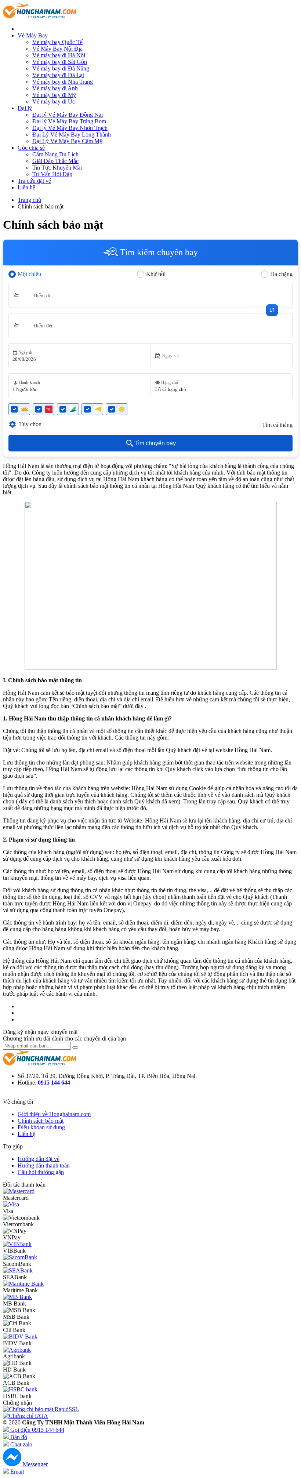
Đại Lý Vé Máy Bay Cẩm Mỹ (67, 141)
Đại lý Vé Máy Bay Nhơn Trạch (70, 128)
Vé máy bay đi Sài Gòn (59, 62)
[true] (75, 1047)
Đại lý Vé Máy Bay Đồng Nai (67, 115)
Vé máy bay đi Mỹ (54, 95)
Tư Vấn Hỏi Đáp (52, 174)
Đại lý (25, 108)
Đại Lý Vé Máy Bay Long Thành (71, 134)
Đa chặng (281, 274)
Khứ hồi (156, 274)
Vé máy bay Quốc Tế (57, 42)
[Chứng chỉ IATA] (25, 1416)
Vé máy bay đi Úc (53, 101)
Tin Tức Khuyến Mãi (57, 167)
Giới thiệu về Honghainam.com (54, 1114)
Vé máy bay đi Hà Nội (58, 55)
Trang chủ (29, 200)
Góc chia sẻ (31, 148)
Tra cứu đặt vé (34, 181)
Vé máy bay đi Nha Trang (62, 82)
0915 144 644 (54, 1082)
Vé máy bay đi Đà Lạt (58, 75)
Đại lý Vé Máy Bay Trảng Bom (69, 121)
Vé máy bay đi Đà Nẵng (60, 68)
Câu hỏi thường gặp (41, 1172)
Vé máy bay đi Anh (55, 88)
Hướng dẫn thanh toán (44, 1165)
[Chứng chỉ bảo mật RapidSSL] (41, 1409)
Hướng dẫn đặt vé (38, 1159)
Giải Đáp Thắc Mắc (55, 161)
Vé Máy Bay (33, 35)
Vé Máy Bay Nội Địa (57, 49)
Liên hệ (26, 187)
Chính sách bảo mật (41, 1121)
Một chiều (29, 274)
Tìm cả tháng (277, 425)
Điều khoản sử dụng (41, 1127)
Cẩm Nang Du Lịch (55, 154)
